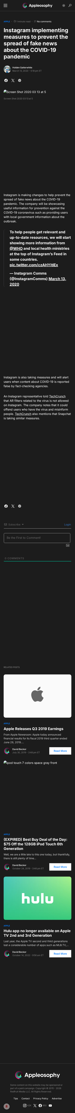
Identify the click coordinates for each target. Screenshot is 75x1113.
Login (67, 524)
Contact (25, 1098)
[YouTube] (50, 1105)
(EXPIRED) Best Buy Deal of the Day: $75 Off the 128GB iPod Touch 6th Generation (35, 844)
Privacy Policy (40, 1098)
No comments (44, 21)
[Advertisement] (37, 145)
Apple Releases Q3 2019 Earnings (33, 729)
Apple (7, 21)
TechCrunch (57, 396)
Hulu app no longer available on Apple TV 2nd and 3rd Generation (37, 933)
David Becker (19, 749)
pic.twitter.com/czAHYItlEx (34, 265)
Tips (15, 1098)
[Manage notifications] (6, 1106)
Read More (60, 750)
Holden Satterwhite (22, 67)
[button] (5, 5)
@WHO (16, 248)
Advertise (57, 1098)
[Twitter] (35, 1105)
